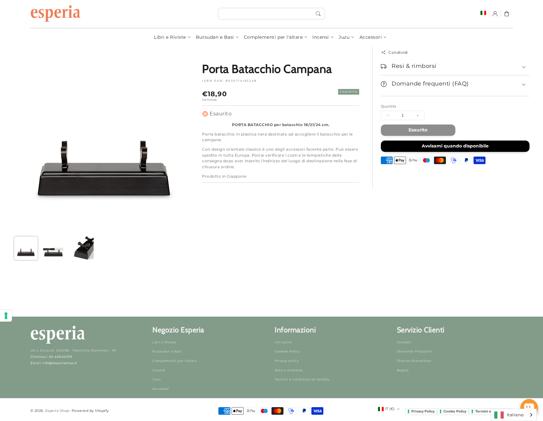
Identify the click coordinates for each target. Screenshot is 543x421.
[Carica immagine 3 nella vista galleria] (81, 248)
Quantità (388, 106)
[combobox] (271, 13)
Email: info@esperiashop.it (53, 363)
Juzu (344, 37)
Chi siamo (283, 342)
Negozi (403, 370)
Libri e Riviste (170, 37)
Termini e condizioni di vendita (302, 379)
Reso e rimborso (289, 370)
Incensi (320, 37)
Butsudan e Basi (215, 37)
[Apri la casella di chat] (529, 408)
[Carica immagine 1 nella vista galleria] (26, 248)
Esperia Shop (57, 410)
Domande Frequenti (414, 351)
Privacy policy (287, 361)
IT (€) (390, 409)
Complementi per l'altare (273, 37)
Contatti (404, 342)
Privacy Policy (423, 411)
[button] (507, 13)
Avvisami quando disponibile (455, 145)
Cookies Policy (287, 351)
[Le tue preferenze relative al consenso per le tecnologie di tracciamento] (6, 316)
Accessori (370, 37)
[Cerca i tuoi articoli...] (318, 13)
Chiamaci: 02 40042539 (51, 357)
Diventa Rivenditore (414, 361)
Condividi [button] (398, 52)
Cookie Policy (454, 411)
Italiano (515, 414)
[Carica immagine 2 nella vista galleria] (53, 248)
